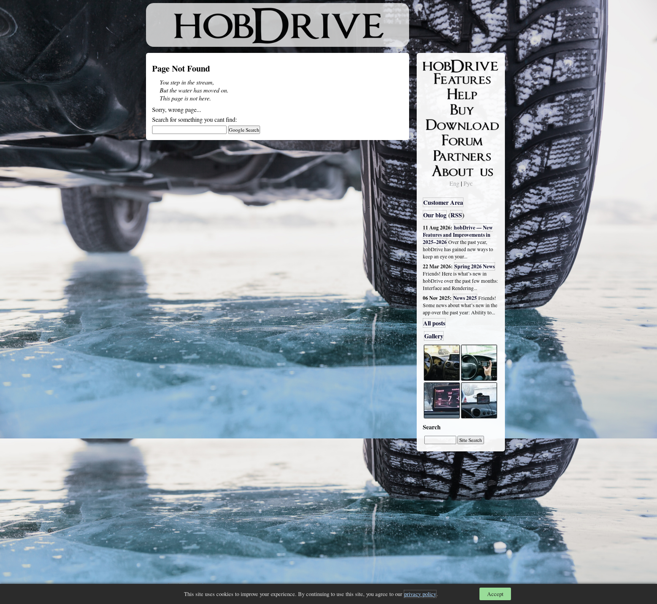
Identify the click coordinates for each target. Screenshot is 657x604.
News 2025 (465, 298)
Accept (495, 594)
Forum (436, 138)
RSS (456, 214)
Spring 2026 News (474, 266)
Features (439, 78)
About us (439, 169)
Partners (438, 154)
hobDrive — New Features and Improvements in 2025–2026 (458, 235)
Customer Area (443, 202)
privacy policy (420, 594)
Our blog (434, 214)
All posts (434, 323)
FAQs (435, 93)
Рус (468, 183)
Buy (433, 108)
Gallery (433, 335)
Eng (454, 183)
